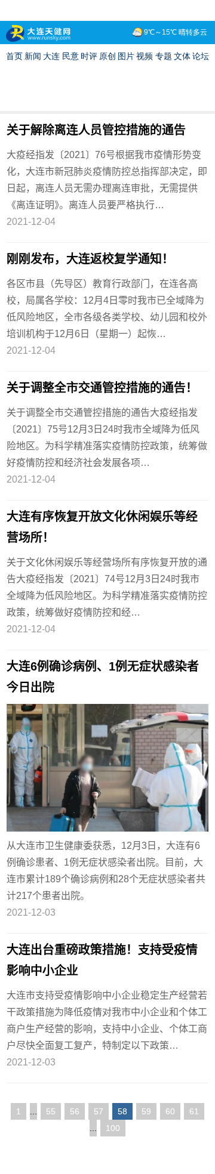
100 (113, 1128)
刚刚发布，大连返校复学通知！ (90, 258)
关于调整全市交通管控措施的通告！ (102, 387)
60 (170, 1111)
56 (74, 1111)
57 (98, 1111)
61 (194, 1111)
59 (146, 1111)
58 (122, 1111)
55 (51, 1111)
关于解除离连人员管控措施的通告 (96, 130)
